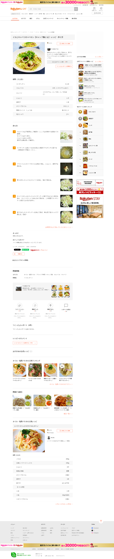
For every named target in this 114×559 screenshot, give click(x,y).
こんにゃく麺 (79, 13)
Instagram (96, 533)
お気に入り (94, 10)
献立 (31, 18)
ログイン (101, 10)
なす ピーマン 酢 (50, 13)
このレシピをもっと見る (63, 504)
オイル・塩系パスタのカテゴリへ (60, 384)
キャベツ (19, 93)
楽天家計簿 (85, 5)
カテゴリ (23, 18)
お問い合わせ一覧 (49, 555)
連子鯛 (40, 13)
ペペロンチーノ (28, 277)
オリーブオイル (21, 106)
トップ (12, 528)
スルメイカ (20, 88)
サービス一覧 (39, 555)
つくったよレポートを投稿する (64, 66)
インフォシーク (77, 5)
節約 (51, 533)
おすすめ (14, 18)
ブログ (73, 528)
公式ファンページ (48, 18)
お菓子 (42, 535)
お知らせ (25, 540)
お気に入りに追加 (65, 43)
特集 (12, 540)
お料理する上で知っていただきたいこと (58, 227)
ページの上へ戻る (101, 521)
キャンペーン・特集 (62, 18)
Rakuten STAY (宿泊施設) (78, 533)
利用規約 (25, 535)
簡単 (51, 530)
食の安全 (74, 18)
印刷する (20, 254)
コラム (38, 18)
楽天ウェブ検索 (75, 530)
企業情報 (34, 549)
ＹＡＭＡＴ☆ (26, 286)
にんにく (19, 98)
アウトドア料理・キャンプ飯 (45, 274)
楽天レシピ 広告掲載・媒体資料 (67, 549)
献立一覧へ (67, 413)
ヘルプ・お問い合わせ (28, 533)
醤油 (44, 13)
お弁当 (51, 528)
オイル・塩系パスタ (41, 32)
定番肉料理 (43, 528)
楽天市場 (101, 5)
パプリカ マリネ (71, 13)
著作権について (50, 549)
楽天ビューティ (64, 533)
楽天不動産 (63, 530)
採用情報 (57, 549)
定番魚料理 (43, 530)
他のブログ (45, 250)
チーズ (64, 13)
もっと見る (98, 56)
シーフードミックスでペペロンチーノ (26, 426)
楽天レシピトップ (15, 32)
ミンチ (36, 13)
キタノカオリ (25, 13)
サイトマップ (26, 530)
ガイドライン (26, 537)
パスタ (31, 32)
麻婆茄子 (31, 13)
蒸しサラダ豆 (58, 13)
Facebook (96, 528)
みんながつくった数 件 (59, 62)
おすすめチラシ (93, 5)
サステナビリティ (60, 555)
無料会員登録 (98, 13)
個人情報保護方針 (41, 549)
